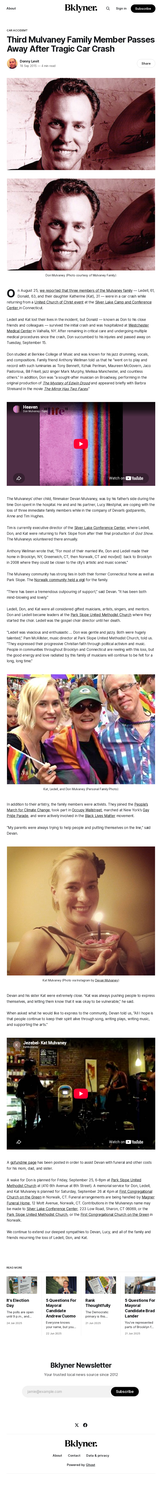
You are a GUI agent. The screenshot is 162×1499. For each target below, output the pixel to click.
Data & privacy (97, 1455)
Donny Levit (29, 61)
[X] (77, 1425)
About (11, 8)
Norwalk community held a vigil (59, 580)
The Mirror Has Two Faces (66, 389)
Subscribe (143, 9)
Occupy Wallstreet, (87, 810)
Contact (74, 1455)
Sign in (121, 8)
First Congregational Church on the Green (115, 1214)
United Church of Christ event (59, 302)
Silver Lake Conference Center (99, 528)
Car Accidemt (17, 30)
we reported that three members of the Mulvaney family (86, 290)
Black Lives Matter (100, 816)
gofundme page (23, 1162)
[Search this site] (108, 8)
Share (146, 63)
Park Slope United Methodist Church (101, 615)
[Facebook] (85, 1425)
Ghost (90, 1465)
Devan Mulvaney (106, 980)
